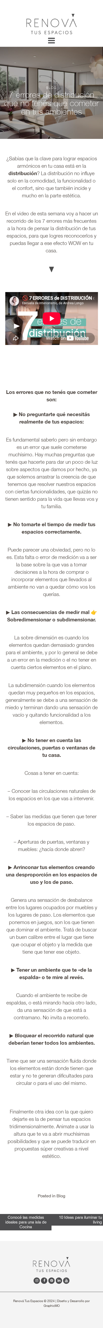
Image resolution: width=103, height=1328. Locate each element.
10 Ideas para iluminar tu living (80, 1219)
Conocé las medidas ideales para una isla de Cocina (25, 1222)
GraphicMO (52, 1306)
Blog (61, 1195)
